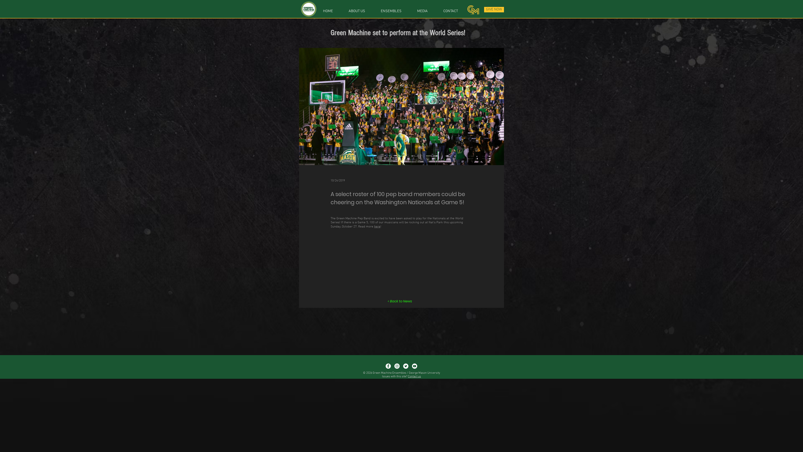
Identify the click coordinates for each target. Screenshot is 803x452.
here (377, 227)
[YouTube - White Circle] (414, 366)
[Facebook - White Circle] (388, 366)
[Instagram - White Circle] (397, 366)
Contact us (414, 376)
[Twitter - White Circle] (405, 366)
